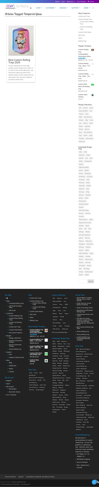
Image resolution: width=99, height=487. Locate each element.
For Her (86, 373)
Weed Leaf (82, 141)
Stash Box (78, 422)
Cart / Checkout (81, 1)
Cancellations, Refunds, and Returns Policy (40, 477)
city (88, 179)
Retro (80, 132)
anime (91, 108)
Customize (50, 8)
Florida (82, 195)
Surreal (88, 262)
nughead (82, 244)
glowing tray (32, 375)
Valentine (78, 429)
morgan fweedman (85, 235)
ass (91, 158)
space (81, 259)
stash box (31, 390)
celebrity (82, 179)
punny (81, 250)
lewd (87, 226)
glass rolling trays (80, 381)
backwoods (88, 161)
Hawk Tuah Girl (84, 204)
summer (78, 424)
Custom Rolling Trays (85, 19)
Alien (88, 155)
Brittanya (88, 173)
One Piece (90, 244)
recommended (80, 415)
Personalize (79, 395)
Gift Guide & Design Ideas (15, 306)
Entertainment (88, 117)
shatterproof (79, 419)
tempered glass (40, 390)
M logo (82, 232)
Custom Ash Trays (84, 16)
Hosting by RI (25, 484)
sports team (89, 259)
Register (57, 1)
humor (82, 213)
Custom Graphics (80, 359)
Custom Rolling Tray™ (19, 482)
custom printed (80, 363)
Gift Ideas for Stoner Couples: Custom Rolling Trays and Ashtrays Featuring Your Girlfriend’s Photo (85, 321)
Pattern (88, 247)
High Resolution (80, 383)
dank (88, 182)
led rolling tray (33, 382)
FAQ (10, 354)
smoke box (42, 387)
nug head (87, 126)
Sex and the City (33, 387)
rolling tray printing (81, 417)
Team (83, 424)
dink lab (82, 189)
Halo (87, 198)
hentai (81, 207)
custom (36, 373)
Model (88, 232)
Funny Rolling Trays (83, 334)
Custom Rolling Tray (81, 366)
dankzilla (82, 186)
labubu (82, 226)
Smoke (85, 135)
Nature (81, 126)
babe (81, 161)
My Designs (13, 389)
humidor (39, 380)
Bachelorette (79, 354)
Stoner (82, 262)
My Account (70, 1)
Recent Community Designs (15, 345)
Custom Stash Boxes (84, 32)
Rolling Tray (88, 415)
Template (82, 265)
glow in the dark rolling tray (36, 377)
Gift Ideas (84, 378)
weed (81, 275)
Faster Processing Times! (85, 307)
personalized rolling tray (82, 398)
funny (91, 120)
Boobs (87, 170)
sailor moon (43, 385)
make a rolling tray (81, 390)
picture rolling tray (81, 407)
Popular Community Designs (15, 341)
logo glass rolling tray (81, 388)
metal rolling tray (33, 385)
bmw (81, 170)
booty (81, 173)
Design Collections (15, 338)
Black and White (83, 111)
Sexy (80, 135)
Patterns (87, 129)
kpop (91, 219)
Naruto (88, 238)
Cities (86, 114)
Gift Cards (81, 35)
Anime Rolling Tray (15, 349)
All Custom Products (15, 332)
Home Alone (32, 380)
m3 (90, 229)
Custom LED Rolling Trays (15, 323)
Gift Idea (78, 378)
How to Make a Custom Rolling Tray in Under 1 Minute (84, 299)
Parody (81, 129)
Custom (86, 356)
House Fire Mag (84, 210)
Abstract (85, 108)
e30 (88, 189)
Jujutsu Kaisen (83, 219)
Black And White (84, 167)
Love (80, 123)
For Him (92, 373)
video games (89, 272)
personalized (87, 395)
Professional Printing (81, 412)
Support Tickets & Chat (16, 357)
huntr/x (88, 213)
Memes (86, 123)
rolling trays (91, 417)
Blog (10, 362)
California (82, 176)
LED (44, 380)
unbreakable (89, 427)
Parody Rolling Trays (81, 393)
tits (81, 268)
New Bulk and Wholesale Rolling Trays (85, 311)
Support (75, 8)
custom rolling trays (81, 368)
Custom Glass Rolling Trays (16, 318)
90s (81, 152)
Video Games (89, 138)
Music (91, 123)
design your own (88, 371)
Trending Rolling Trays (16, 303)
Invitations (91, 385)
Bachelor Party (88, 354)
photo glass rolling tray (82, 400)
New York (89, 241)
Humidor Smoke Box (81, 385)
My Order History (14, 392)
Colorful (82, 182)
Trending (81, 138)
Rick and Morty (88, 132)
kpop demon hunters (85, 222)
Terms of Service (10, 477)
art (87, 158)
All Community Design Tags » (60, 332)
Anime (81, 158)
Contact (11, 371)
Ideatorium (12, 365)
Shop (38, 8)
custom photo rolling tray (82, 361)
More (86, 8)
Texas (89, 265)
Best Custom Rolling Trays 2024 (19, 61)
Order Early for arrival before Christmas (84, 303)
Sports (86, 419)
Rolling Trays (82, 41)
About (11, 368)
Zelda (87, 275)
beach (81, 164)
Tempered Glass (80, 427)
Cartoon (81, 114)
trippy (81, 272)
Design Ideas (79, 371)
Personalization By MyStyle (10, 484)
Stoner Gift (86, 422)
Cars (91, 111)
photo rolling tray (80, 405)
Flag (88, 192)
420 (80, 108)
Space (90, 135)
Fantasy (81, 120)
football (88, 195)
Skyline (82, 256)
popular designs (80, 410)
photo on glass (80, 402)
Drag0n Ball (79, 373)
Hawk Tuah (83, 201)
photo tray (89, 405)
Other (80, 38)
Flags (86, 120)
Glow (40, 373)
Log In (63, 1)
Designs (63, 8)
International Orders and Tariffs (85, 315)
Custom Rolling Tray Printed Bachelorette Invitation (83, 338)
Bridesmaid (79, 356)
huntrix (82, 216)
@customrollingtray (85, 349)
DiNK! (80, 117)
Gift (89, 376)
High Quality (90, 381)
